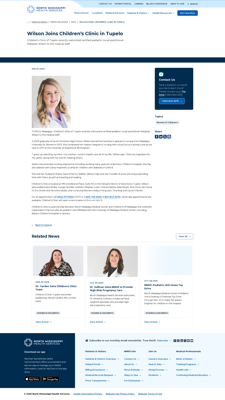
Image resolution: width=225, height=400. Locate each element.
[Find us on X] (185, 340)
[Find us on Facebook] (175, 340)
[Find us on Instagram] (178, 340)
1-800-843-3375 (111, 197)
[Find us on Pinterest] (188, 340)
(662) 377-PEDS (65, 197)
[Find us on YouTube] (191, 340)
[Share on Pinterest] (169, 136)
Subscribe (162, 340)
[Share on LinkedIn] (161, 136)
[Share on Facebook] (156, 136)
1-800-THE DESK (93, 197)
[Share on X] (165, 136)
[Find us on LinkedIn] (181, 340)
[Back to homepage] (46, 9)
